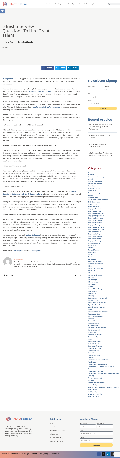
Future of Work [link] (93, 250)
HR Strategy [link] (92, 280)
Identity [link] (91, 287)
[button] (47, 68)
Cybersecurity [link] (93, 197)
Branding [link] (91, 179)
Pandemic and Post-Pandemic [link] (98, 312)
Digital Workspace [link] (94, 202)
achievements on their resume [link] (39, 91)
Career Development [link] (95, 184)
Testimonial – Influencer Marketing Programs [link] (103, 373)
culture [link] (90, 195)
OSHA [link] (90, 309)
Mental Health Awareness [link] (97, 303)
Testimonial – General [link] (95, 371)
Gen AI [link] (90, 254)
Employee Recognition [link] (96, 229)
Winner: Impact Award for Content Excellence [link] (104, 387)
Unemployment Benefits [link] (96, 383)
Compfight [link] (35, 250)
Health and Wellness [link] (95, 261)
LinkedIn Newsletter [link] (56, 441)
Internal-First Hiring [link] (95, 289)
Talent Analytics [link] (93, 351)
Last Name (106, 87)
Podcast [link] (66, 4)
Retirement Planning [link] (95, 335)
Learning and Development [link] (97, 298)
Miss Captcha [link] (18, 250)
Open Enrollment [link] (94, 305)
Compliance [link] (92, 191)
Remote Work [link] (92, 332)
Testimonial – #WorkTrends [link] (97, 364)
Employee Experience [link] (95, 218)
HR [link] (89, 273)
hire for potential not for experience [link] (46, 107)
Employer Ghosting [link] (94, 241)
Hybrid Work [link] (92, 284)
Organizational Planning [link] (96, 307)
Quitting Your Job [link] (94, 330)
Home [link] (44, 4)
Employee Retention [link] (95, 232)
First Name (91, 87)
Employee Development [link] (96, 213)
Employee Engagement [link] (96, 216)
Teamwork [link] (91, 357)
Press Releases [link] (93, 325)
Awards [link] (81, 4)
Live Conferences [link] (94, 300)
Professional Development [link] (97, 328)
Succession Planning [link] (95, 346)
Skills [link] (90, 339)
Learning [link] (91, 296)
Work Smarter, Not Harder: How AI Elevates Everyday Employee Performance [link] (100, 126)
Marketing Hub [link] (59, 4)
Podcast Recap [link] (93, 321)
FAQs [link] (51, 423)
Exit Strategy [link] (92, 245)
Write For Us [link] (53, 434)
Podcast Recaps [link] (93, 323)
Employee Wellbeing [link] (95, 236)
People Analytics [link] (94, 314)
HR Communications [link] (95, 275)
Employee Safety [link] (94, 234)
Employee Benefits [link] (94, 209)
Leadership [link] (92, 293)
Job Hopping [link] (92, 291)
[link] (2, 11)
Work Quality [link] (92, 392)
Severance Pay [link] (93, 337)
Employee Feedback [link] (95, 220)
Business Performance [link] (95, 181)
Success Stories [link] (93, 344)
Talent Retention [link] (94, 355)
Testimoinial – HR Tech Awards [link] (98, 360)
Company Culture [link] (94, 188)
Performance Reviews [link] (95, 316)
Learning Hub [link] (73, 4)
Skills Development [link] (95, 341)
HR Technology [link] (93, 282)
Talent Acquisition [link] (94, 348)
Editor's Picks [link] (92, 204)
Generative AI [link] (93, 259)
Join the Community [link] (56, 438)
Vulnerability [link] (92, 385)
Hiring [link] (90, 266)
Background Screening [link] (96, 177)
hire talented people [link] (32, 235)
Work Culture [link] (92, 389)
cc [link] (40, 250)
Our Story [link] (49, 4)
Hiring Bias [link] (91, 271)
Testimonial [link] (92, 362)
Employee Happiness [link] (95, 223)
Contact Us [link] (53, 427)
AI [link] (89, 172)
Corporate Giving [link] (94, 193)
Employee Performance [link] (96, 227)
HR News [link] (91, 277)
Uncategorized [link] (93, 380)
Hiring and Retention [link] (95, 268)
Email (90, 94)
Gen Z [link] (90, 257)
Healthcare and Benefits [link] (96, 264)
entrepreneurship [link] (94, 243)
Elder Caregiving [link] (93, 206)
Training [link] (91, 376)
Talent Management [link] (95, 353)
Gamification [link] (92, 252)
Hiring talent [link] (8, 78)
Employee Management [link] (96, 225)
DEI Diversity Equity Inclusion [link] (98, 200)
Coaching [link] (91, 186)
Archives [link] (5, 47)
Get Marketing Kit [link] (89, 4)
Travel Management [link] (95, 378)
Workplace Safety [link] (94, 396)
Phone (90, 101)
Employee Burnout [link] (94, 211)
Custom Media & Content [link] (57, 430)
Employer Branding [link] (94, 239)
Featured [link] (91, 248)
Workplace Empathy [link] (95, 394)
